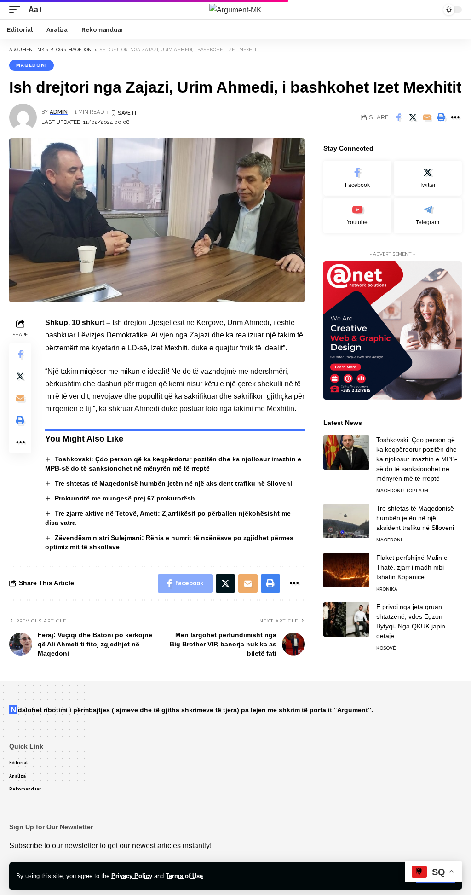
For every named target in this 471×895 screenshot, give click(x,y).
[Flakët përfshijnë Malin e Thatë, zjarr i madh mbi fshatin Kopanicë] (346, 570)
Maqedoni (31, 65)
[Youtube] (357, 215)
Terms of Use (184, 875)
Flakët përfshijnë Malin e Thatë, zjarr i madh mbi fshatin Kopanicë (412, 567)
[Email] (426, 117)
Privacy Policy (131, 875)
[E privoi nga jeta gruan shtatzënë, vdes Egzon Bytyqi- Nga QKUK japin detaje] (346, 619)
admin (59, 112)
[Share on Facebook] (398, 117)
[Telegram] (428, 215)
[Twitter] (428, 178)
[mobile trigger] (17, 9)
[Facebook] (357, 178)
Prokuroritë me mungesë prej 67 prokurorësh (125, 498)
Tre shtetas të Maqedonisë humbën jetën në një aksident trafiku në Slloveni (173, 483)
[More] (455, 117)
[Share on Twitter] (412, 117)
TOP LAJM (417, 490)
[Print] (441, 117)
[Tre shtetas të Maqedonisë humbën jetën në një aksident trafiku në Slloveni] (346, 521)
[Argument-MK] (235, 9)
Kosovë (386, 648)
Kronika (386, 589)
